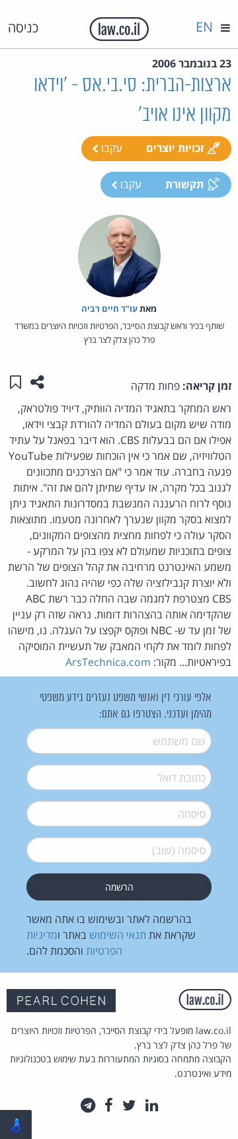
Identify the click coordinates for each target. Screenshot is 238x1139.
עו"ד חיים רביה (109, 308)
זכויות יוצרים (174, 148)
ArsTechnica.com (108, 662)
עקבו (110, 148)
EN (204, 27)
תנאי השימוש (117, 935)
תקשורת (184, 184)
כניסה (23, 27)
